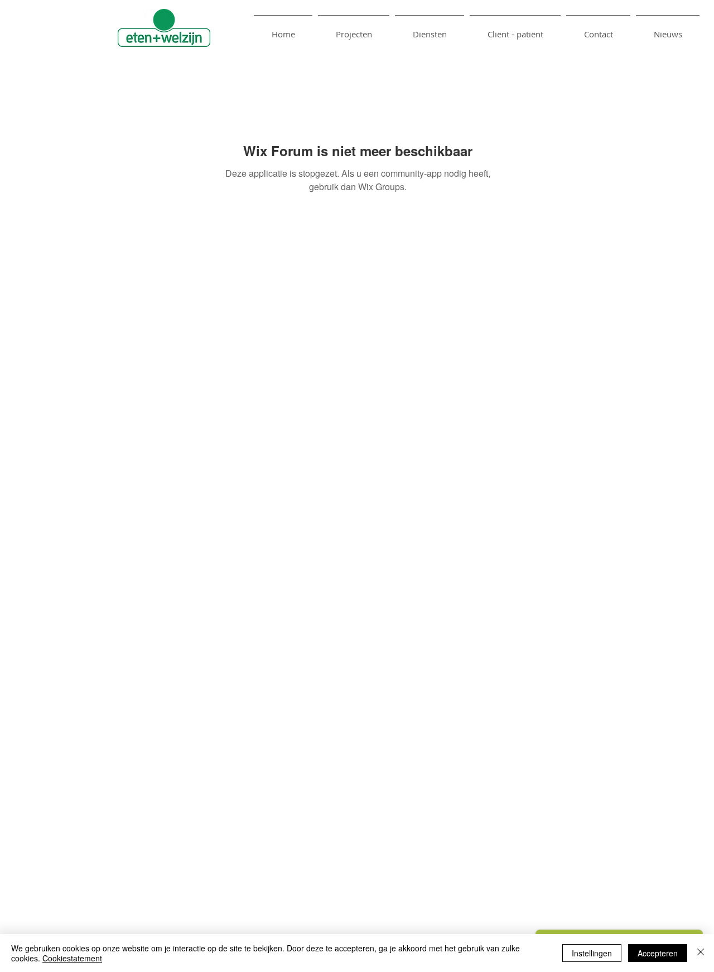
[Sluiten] (700, 953)
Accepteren (658, 953)
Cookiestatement (72, 958)
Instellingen (592, 953)
